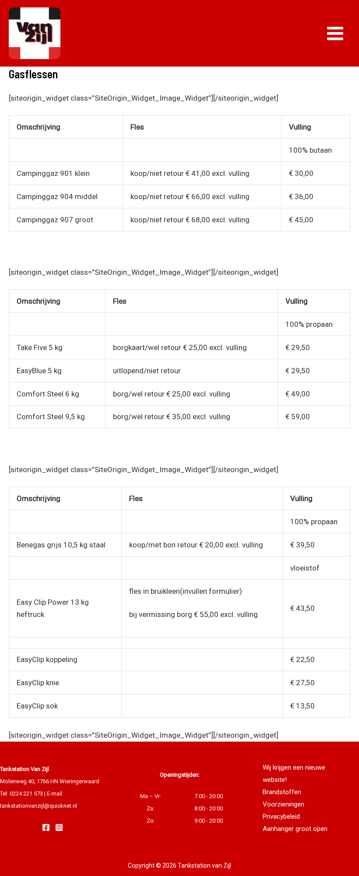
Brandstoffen (282, 792)
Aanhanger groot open (295, 829)
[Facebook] (46, 827)
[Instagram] (59, 827)
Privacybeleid (281, 816)
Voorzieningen (283, 804)
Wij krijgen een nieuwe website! (294, 774)
